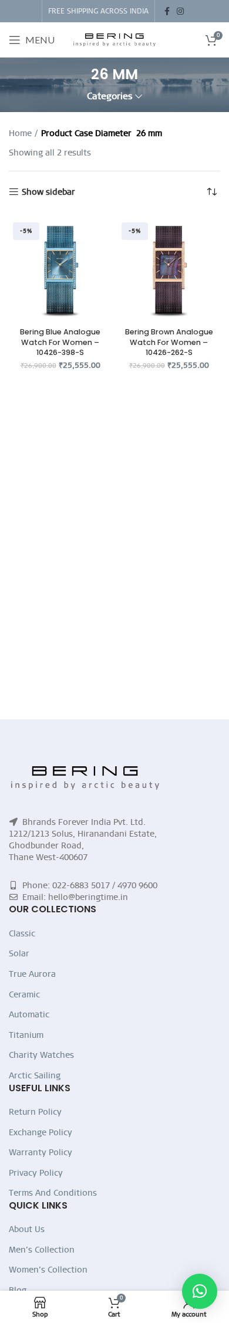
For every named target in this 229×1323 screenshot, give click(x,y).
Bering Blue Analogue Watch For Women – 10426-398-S (60, 342)
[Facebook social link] (167, 11)
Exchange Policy (40, 1132)
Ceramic (24, 994)
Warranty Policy (40, 1152)
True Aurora (32, 974)
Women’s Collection (48, 1269)
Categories (110, 96)
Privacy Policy (36, 1172)
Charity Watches (41, 1055)
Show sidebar (48, 192)
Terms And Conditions (53, 1192)
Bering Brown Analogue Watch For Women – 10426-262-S (169, 342)
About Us (27, 1229)
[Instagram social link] (180, 11)
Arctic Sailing (34, 1075)
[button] (199, 1291)
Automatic (29, 1014)
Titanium (26, 1035)
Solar (19, 953)
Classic (22, 933)
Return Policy (35, 1111)
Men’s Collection (42, 1249)
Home (20, 133)
